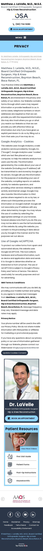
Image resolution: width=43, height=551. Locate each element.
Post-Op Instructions (26, 472)
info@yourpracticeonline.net (26, 347)
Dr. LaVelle (21, 404)
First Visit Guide (24, 456)
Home (5, 522)
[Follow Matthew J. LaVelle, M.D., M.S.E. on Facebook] (10, 514)
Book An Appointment (23, 29)
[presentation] (21, 46)
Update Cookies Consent (14, 353)
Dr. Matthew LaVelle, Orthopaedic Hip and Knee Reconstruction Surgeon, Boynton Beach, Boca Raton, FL (21, 59)
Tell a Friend (21, 525)
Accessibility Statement (21, 528)
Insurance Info (23, 480)
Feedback (8, 525)
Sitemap (36, 522)
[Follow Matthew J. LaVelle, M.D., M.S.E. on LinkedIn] (33, 514)
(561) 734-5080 (22, 24)
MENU (18, 37)
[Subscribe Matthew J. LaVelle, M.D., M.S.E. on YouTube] (25, 514)
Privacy (26, 522)
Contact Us (34, 525)
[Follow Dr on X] (17, 514)
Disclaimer (15, 522)
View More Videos (29, 449)
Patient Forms (23, 464)
